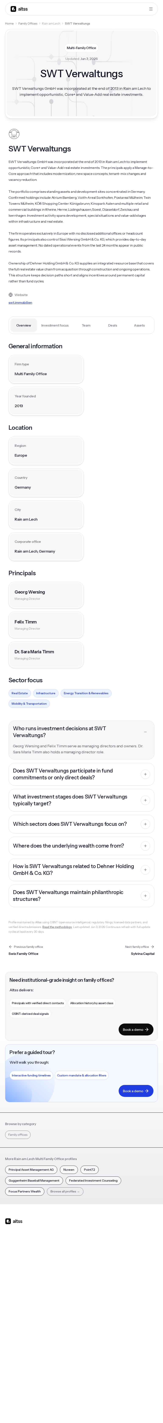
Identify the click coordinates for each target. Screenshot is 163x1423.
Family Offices (28, 23)
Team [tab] (86, 325)
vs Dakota (64, 1309)
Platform (11, 1279)
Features (11, 1287)
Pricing (10, 1309)
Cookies (116, 1412)
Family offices (17, 1135)
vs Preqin (64, 1287)
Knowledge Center (123, 1309)
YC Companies (15, 1367)
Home (9, 23)
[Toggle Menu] (151, 9)
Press (61, 1367)
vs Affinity (64, 1317)
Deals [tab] (112, 325)
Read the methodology (57, 927)
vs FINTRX (65, 1302)
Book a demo (133, 1029)
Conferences (119, 1294)
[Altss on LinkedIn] (20, 1255)
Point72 (89, 1170)
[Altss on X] (9, 1255)
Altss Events (120, 1302)
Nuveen (68, 1170)
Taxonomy (12, 1382)
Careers (63, 1375)
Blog (113, 1279)
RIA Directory (14, 1360)
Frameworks (13, 1389)
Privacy (88, 1412)
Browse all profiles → (65, 1191)
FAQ (113, 1317)
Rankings (11, 1345)
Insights (115, 1287)
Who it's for (13, 1294)
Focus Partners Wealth (25, 1191)
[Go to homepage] (19, 9)
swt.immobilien (20, 302)
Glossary (11, 1375)
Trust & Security (69, 1412)
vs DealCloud (67, 1324)
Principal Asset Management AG (31, 1170)
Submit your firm (69, 1382)
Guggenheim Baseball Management (34, 1180)
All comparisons (69, 1279)
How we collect (68, 1352)
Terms (102, 1412)
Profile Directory (16, 1352)
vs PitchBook (66, 1294)
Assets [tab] (139, 325)
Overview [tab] (23, 325)
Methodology (67, 1360)
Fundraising (13, 1302)
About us (64, 1345)
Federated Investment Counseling (93, 1180)
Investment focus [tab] (55, 325)
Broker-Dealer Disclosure (142, 1412)
